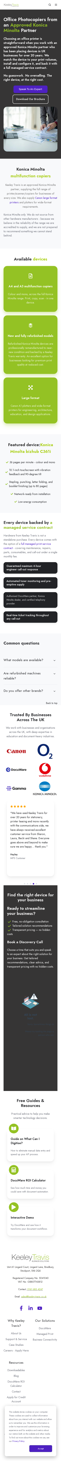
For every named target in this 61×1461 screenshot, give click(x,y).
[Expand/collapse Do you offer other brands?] (54, 691)
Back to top (51, 703)
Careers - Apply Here (16, 1350)
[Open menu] (55, 4)
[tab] (24, 884)
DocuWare (45, 1328)
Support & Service (16, 1339)
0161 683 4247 (35, 1289)
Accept (41, 1448)
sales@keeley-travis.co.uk (33, 1296)
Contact (16, 1392)
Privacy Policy (18, 1441)
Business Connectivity (45, 1340)
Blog (16, 1376)
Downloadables (16, 1370)
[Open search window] (49, 4)
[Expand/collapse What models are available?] (54, 660)
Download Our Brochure (30, 99)
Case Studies (16, 1345)
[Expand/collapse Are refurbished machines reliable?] (54, 674)
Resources (16, 1362)
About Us (16, 1333)
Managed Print (45, 1334)
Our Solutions (45, 1320)
